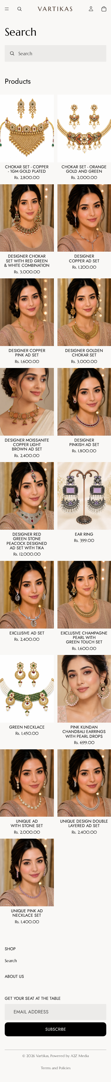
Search (11, 960)
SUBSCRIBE (55, 1029)
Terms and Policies (55, 1068)
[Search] (19, 8)
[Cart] (103, 8)
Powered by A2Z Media (69, 1056)
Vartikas (42, 1056)
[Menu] (7, 9)
